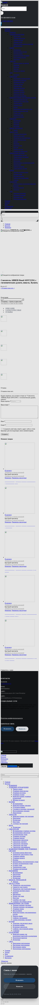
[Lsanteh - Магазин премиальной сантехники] (4, 2)
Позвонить (19, 980)
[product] (21, 633)
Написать (19, 986)
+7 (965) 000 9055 (7, 21)
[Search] (2, 13)
